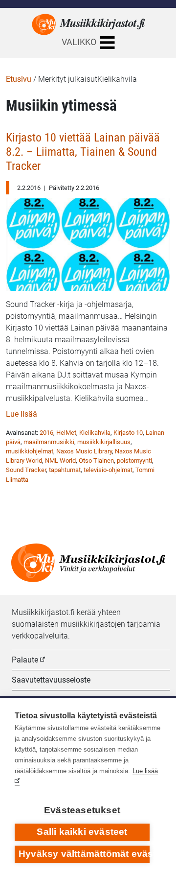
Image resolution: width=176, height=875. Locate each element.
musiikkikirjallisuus (104, 442)
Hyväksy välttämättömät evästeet (84, 854)
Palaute (25, 659)
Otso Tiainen (96, 460)
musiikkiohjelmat (29, 451)
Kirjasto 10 (128, 432)
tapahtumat (65, 469)
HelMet (66, 432)
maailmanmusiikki (48, 442)
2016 (46, 432)
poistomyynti (134, 460)
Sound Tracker (26, 469)
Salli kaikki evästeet (82, 832)
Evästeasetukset (82, 810)
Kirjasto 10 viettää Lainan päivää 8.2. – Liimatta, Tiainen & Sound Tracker (83, 152)
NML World (60, 460)
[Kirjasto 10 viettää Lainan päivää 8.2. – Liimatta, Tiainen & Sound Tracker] (88, 242)
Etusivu (18, 79)
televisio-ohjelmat (108, 469)
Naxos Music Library (84, 451)
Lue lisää (21, 414)
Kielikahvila (94, 432)
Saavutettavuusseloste (51, 680)
